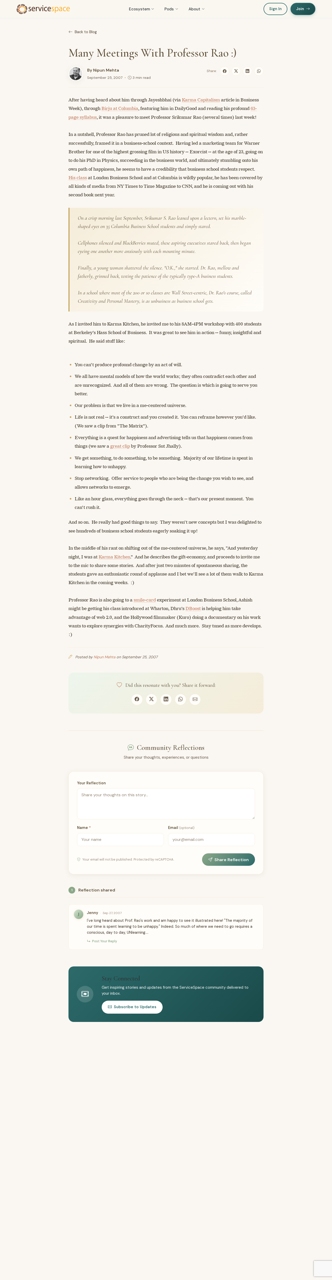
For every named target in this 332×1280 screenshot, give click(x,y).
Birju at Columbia (119, 108)
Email (181, 827)
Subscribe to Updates (135, 1006)
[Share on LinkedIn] (247, 71)
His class (77, 178)
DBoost (193, 608)
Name (84, 827)
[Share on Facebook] (224, 71)
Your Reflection (91, 783)
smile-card (145, 600)
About (194, 9)
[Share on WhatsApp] (259, 71)
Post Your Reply (104, 941)
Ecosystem (139, 9)
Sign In (275, 8)
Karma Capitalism (201, 100)
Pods (169, 9)
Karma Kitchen (114, 557)
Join (300, 8)
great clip (120, 446)
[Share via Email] (195, 699)
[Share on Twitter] (236, 71)
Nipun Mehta (106, 70)
